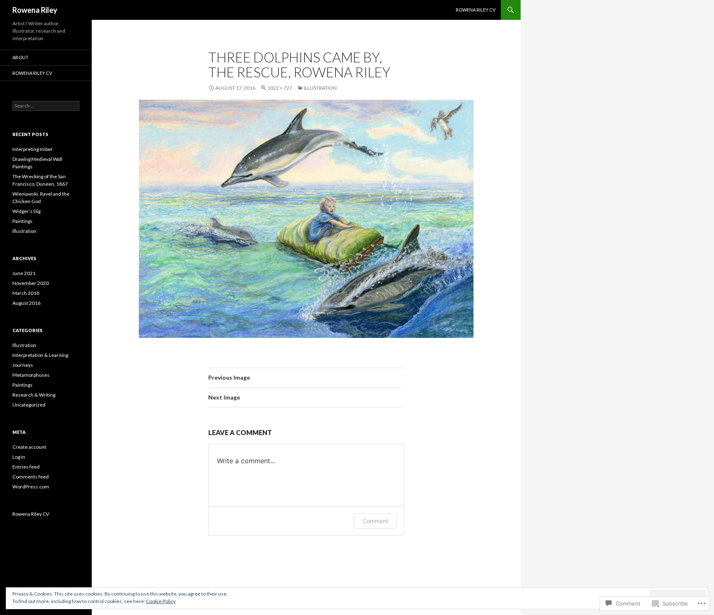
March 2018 (25, 293)
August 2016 (26, 303)
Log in (18, 457)
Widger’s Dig (26, 211)
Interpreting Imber (32, 149)
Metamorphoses (31, 375)
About (20, 57)
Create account (29, 447)
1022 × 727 (279, 88)
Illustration (320, 88)
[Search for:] (45, 106)
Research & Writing (33, 395)
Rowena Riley (34, 9)
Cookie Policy (161, 601)
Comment (375, 520)
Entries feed (26, 467)
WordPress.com (30, 486)
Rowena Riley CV (475, 9)
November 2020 (30, 283)
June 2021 (24, 273)
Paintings (22, 221)
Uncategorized (28, 405)
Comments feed (30, 477)
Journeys (22, 365)
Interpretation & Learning (40, 355)
